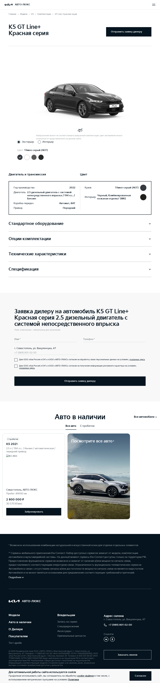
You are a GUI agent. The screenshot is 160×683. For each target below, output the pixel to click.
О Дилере (16, 629)
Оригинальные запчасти (71, 635)
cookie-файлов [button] (85, 676)
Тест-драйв (15, 642)
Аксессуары (64, 631)
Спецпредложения (68, 626)
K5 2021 (12, 444)
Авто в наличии (20, 622)
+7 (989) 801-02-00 (25, 352)
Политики (73, 679)
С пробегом (87, 426)
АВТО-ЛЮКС (22, 4)
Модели (14, 615)
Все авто (70, 426)
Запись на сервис (67, 621)
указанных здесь (137, 359)
